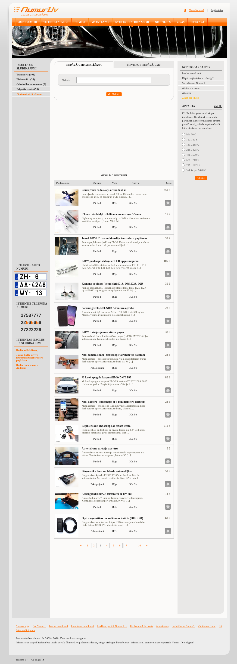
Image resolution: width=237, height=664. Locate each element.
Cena (169, 182)
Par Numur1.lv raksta (141, 626)
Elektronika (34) (25, 79)
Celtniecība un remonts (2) (31, 84)
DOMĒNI (80, 22)
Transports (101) (25, 74)
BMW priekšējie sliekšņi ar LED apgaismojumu (110, 261)
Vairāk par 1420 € (196, 170)
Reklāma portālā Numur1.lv (112, 626)
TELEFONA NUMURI (55, 22)
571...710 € (192, 160)
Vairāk (218, 106)
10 (139, 545)
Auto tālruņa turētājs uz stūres (100, 448)
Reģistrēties (217, 10)
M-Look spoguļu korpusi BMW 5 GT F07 (106, 377)
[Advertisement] (30, 108)
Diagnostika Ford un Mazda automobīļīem (107, 471)
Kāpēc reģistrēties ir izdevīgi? (198, 78)
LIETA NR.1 (197, 22)
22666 (31, 322)
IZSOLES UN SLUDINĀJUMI (132, 22)
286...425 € (192, 149)
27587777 (31, 315)
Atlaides (186, 92)
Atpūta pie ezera (191, 88)
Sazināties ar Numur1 (193, 83)
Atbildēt (201, 177)
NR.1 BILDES (163, 22)
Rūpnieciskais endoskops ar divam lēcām (106, 425)
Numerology (22, 626)
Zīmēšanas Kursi (206, 626)
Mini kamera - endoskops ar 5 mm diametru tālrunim (113, 401)
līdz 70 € (191, 134)
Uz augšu (36, 659)
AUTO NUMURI (27, 22)
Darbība (97, 182)
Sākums (20, 659)
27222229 (31, 329)
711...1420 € (193, 165)
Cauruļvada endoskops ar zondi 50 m (104, 190)
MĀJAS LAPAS (100, 22)
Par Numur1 (39, 626)
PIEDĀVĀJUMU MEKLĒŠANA (84, 64)
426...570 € (192, 154)
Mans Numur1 (196, 10)
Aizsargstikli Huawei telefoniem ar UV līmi (107, 494)
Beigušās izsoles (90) (27, 89)
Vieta (114, 182)
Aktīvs (135, 182)
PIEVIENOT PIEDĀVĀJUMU (144, 64)
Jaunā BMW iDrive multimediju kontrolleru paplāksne (29, 357)
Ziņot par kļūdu (190, 97)
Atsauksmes (162, 626)
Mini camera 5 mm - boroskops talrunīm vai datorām (113, 354)
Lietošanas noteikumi (82, 626)
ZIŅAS (180, 22)
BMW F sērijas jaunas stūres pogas (103, 332)
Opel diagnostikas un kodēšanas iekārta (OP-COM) (112, 518)
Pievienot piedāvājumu (29, 94)
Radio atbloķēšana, (27, 350)
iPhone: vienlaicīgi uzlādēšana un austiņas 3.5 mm (111, 214)
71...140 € (191, 139)
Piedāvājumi (62, 182)
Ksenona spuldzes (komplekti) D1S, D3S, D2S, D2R (112, 283)
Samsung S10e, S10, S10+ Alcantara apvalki (108, 308)
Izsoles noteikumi (191, 73)
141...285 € (192, 144)
